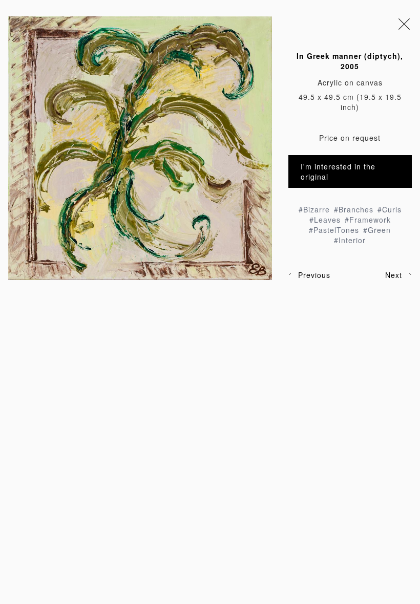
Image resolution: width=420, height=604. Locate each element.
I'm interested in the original (338, 171)
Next (393, 275)
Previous (314, 275)
